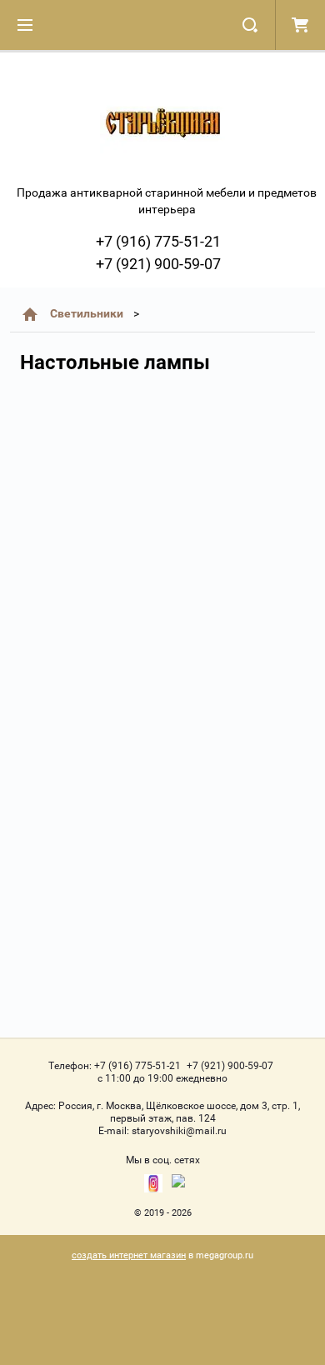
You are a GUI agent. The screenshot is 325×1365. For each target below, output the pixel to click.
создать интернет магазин (129, 1255)
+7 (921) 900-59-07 (158, 263)
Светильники (86, 313)
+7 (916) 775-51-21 (158, 241)
